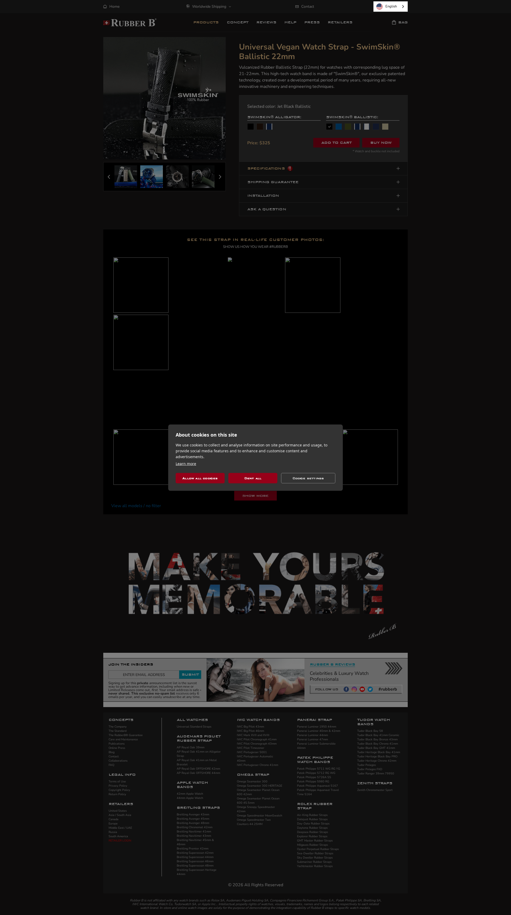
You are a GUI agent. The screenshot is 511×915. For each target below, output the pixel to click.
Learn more (186, 463)
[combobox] (390, 6)
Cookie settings (308, 478)
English (391, 6)
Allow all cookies (200, 478)
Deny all (253, 478)
